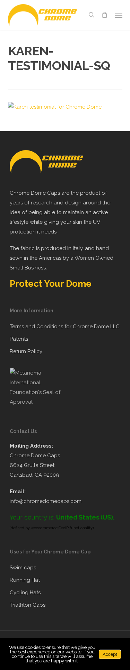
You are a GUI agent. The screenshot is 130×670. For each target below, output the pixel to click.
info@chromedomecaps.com (45, 501)
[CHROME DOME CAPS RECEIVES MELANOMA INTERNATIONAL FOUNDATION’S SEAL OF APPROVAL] (39, 402)
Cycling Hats (25, 592)
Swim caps (23, 568)
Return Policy (26, 351)
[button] (118, 14)
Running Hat (25, 580)
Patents (19, 339)
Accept (110, 654)
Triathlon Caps (27, 605)
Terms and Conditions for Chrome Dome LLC (65, 326)
